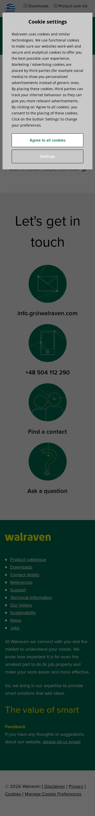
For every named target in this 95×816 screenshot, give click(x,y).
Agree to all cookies (48, 140)
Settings (47, 156)
